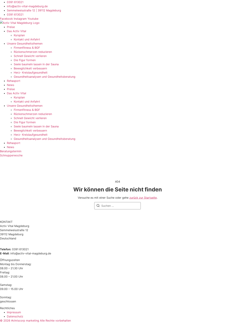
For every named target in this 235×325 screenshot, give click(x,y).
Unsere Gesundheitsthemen (24, 43)
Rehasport (13, 81)
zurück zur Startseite (143, 197)
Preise (11, 27)
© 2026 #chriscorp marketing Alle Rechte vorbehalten (35, 320)
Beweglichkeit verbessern (30, 68)
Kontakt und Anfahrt (27, 39)
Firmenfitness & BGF (27, 47)
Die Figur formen (25, 60)
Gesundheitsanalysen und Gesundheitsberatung (44, 76)
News (10, 85)
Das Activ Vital (16, 31)
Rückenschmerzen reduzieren (33, 52)
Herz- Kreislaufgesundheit (30, 72)
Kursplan (19, 35)
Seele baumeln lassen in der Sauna (36, 64)
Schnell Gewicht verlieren (30, 56)
